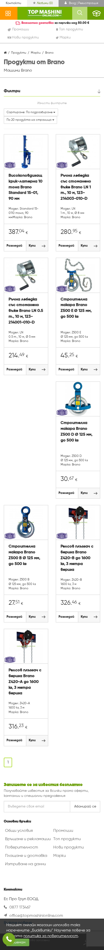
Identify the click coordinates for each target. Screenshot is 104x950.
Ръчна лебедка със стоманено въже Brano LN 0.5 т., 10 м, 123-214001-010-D (26, 311)
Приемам (17, 942)
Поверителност (21, 847)
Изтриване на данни (25, 864)
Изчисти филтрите (52, 103)
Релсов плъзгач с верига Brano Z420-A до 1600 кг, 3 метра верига (25, 681)
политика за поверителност (50, 936)
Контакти (13, 3)
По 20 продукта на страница (29, 120)
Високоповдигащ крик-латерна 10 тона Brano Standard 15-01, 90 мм (25, 187)
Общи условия (19, 831)
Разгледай (14, 245)
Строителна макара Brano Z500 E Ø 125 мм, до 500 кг (76, 308)
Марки (59, 856)
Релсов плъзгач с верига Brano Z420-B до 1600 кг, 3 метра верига (77, 558)
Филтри (12, 91)
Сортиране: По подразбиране (30, 112)
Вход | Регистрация (83, 3)
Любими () (45, 3)
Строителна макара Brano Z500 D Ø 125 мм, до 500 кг (76, 431)
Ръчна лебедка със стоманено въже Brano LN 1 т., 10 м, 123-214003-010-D (76, 187)
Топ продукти (67, 839)
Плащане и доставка (26, 856)
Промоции (63, 831)
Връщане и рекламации (28, 839)
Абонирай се (85, 806)
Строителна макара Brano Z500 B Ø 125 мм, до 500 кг (24, 555)
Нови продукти (68, 847)
